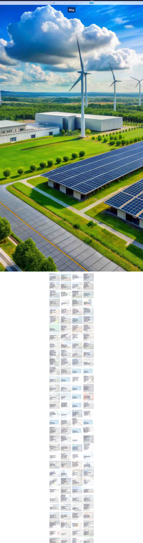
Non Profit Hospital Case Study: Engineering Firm (53, 499)
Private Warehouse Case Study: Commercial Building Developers (75, 499)
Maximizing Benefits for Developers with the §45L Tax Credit (87, 465)
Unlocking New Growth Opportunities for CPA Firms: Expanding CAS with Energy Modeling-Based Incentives (53, 430)
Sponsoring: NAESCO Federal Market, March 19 (52, 329)
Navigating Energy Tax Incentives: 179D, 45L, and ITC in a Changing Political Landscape (53, 448)
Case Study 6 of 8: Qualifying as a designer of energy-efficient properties (75, 533)
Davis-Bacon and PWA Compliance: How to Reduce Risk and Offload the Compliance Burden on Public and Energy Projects (53, 370)
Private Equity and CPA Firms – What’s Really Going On (53, 389)
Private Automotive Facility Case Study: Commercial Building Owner (64, 490)
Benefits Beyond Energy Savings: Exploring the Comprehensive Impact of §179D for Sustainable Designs (64, 481)
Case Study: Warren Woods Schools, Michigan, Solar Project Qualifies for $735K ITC (75, 302)
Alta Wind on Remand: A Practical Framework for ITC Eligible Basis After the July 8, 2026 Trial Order (87, 276)
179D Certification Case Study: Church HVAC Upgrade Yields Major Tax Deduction (75, 414)
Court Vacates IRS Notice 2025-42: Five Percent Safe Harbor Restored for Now (75, 286)
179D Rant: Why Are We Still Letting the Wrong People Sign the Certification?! (87, 397)
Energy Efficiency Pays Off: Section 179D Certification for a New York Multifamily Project (64, 422)
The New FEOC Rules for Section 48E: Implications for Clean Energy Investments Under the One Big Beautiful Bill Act (75, 361)
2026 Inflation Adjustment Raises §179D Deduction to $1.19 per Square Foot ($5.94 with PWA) (87, 345)
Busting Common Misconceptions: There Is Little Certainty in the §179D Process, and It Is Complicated (75, 515)
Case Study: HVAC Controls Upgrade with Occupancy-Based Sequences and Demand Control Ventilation (64, 404)
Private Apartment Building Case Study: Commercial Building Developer (87, 499)
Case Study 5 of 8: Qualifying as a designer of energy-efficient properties (87, 533)
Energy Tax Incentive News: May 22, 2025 (75, 389)
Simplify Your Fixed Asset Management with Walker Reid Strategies (87, 482)
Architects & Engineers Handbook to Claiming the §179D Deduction (75, 482)
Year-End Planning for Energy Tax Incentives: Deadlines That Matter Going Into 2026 (75, 336)
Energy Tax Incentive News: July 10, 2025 (75, 372)
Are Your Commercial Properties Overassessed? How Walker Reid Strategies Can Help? (64, 438)
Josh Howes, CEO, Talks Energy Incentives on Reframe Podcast (75, 448)
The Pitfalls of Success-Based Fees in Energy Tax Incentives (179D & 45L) (53, 414)
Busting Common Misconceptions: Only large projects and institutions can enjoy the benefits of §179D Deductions (87, 506)
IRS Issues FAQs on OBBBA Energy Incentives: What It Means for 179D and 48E (87, 354)
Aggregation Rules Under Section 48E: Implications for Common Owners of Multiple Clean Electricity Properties (75, 293)
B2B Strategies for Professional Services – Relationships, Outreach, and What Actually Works (87, 379)
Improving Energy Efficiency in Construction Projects (64, 465)
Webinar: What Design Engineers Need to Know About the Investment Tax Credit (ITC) (64, 328)
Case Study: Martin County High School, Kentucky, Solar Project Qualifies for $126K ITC (64, 336)
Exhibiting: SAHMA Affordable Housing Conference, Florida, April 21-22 (87, 294)
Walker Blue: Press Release (53, 398)
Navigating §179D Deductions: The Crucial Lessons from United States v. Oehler (75, 456)
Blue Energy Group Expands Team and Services (87, 457)
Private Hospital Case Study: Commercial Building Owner (86, 490)
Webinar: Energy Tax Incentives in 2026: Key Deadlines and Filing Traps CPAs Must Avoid (64, 311)
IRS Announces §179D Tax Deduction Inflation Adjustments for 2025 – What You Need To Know (64, 455)
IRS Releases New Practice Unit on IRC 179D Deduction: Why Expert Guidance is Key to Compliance (87, 413)
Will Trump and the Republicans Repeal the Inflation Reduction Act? (53, 456)
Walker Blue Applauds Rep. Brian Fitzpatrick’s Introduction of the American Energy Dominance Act (64, 294)
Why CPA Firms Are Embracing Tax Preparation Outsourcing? (53, 482)
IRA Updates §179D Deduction (75, 508)
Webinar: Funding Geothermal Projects (75, 355)
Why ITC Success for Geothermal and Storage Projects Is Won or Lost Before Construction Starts (75, 327)
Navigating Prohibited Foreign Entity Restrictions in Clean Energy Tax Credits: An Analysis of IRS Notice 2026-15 (87, 310)
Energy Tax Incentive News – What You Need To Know (64, 388)
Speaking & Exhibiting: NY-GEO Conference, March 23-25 (87, 303)
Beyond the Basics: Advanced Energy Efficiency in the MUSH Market (53, 405)
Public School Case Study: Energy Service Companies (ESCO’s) (64, 516)
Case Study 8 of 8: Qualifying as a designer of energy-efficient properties (87, 524)
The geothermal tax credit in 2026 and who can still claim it (53, 277)
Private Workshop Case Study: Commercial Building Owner (53, 490)
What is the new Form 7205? (63, 534)
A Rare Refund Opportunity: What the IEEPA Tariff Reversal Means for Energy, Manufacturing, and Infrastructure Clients (53, 293)
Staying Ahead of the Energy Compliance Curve (53, 380)
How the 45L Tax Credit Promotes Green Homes (64, 474)
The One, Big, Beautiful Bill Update (63, 397)
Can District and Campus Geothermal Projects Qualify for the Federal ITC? (64, 286)
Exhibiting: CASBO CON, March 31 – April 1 (64, 303)
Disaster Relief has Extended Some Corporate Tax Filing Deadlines (75, 524)
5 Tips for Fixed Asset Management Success (74, 473)
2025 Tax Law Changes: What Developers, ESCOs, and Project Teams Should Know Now (64, 371)
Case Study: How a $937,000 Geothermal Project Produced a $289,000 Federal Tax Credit (64, 277)
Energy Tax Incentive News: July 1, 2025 (86, 372)
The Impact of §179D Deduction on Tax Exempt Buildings (53, 473)
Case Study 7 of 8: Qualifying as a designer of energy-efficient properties (53, 533)
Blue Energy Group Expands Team (64, 415)
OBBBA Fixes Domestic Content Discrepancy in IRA (87, 363)
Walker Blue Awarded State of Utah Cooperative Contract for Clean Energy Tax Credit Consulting (75, 311)
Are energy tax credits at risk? (74, 440)
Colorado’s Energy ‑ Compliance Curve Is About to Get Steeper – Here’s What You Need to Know (75, 379)
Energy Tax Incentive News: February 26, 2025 (75, 431)
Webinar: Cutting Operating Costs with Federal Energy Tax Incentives (64, 345)
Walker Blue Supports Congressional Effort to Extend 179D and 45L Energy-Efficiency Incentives (53, 285)
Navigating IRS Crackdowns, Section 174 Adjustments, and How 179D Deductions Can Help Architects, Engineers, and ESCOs (75, 420)
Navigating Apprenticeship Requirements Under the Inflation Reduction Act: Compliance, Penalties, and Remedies (53, 361)
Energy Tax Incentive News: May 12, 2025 (75, 397)
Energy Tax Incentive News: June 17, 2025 (63, 380)
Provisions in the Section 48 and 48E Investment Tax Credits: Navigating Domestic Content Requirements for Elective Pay (87, 319)
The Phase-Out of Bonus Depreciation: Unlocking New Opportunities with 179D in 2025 (87, 430)
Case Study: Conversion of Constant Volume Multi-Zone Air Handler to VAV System (87, 404)
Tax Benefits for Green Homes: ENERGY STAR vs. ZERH (52, 465)
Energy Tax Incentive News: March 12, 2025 (86, 423)
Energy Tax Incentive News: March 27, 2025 (52, 423)
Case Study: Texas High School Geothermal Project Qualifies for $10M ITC (53, 337)
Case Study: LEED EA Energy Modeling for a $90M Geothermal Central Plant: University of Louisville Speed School (87, 285)
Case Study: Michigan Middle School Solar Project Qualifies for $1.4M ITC (52, 345)
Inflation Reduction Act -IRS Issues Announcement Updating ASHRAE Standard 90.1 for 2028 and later (75, 464)
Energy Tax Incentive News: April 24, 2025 (75, 406)
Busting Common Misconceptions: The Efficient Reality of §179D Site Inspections (64, 524)
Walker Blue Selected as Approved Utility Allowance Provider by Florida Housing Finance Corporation (87, 327)
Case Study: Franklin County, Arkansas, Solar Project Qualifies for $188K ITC (75, 320)
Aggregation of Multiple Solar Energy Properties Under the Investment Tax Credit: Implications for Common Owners (64, 353)
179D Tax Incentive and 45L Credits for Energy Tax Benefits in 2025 (64, 448)
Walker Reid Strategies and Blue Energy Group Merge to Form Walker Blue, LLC (87, 388)
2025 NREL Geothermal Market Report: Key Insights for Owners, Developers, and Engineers (64, 319)
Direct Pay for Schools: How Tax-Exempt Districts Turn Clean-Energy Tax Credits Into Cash (75, 277)
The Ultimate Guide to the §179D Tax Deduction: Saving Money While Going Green (53, 524)
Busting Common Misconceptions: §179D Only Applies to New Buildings (87, 516)
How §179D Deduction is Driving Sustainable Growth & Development (87, 473)
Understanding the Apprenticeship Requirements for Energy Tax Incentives (75, 345)
